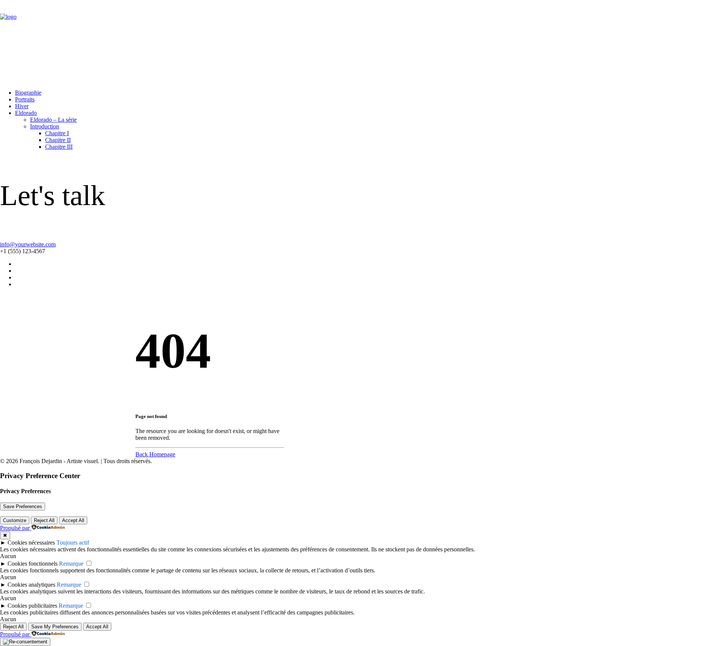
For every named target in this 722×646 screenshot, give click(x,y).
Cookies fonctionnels (33, 563)
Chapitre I (57, 133)
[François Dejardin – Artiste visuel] (361, 42)
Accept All (73, 520)
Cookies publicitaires (32, 605)
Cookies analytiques (31, 584)
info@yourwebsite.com (28, 244)
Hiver (22, 106)
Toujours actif (72, 542)
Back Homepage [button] (155, 454)
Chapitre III (59, 146)
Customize (14, 520)
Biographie (28, 92)
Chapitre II (58, 140)
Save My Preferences (55, 626)
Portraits (25, 99)
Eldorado (26, 113)
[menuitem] (368, 92)
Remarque (71, 563)
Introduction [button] (44, 126)
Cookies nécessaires (31, 542)
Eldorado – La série (53, 119)
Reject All (44, 520)
